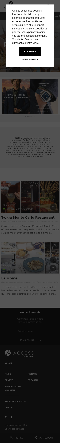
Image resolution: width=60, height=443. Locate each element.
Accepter (30, 51)
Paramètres (30, 59)
